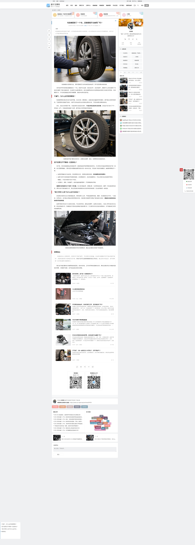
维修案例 (101, 5)
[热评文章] (133, 72)
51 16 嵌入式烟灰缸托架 (106, 426)
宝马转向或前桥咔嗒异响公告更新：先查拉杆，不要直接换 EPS (135, 108)
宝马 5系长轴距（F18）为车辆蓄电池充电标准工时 (66, 430)
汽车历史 (125, 64)
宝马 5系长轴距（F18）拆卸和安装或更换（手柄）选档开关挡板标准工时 (71, 421)
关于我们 (122, 5)
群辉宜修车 (129, 5)
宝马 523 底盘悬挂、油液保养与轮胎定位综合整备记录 (67, 414)
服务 (76, 5)
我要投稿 (140, 1)
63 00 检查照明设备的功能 (99, 429)
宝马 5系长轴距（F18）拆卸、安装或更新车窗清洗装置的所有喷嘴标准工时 (72, 419)
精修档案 (108, 5)
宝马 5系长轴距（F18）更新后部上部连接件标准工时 (67, 428)
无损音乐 (125, 56)
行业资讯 (125, 53)
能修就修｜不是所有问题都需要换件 (137, 53)
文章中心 (88, 5)
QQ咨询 (190, 184)
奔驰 (99, 424)
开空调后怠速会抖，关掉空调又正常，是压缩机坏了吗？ (87, 304)
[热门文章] (129, 72)
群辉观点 (4, 531)
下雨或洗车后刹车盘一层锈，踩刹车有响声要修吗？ (66, 425)
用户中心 (134, 1)
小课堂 (58, 10)
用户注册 (129, 1)
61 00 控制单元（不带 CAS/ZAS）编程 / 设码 (100, 418)
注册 (57, 1)
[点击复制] (129, 39)
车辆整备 (125, 67)
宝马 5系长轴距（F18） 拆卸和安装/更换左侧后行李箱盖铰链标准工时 (71, 423)
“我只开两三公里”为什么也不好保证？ (10, 529)
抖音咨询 (190, 188)
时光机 (136, 64)
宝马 (77, 344)
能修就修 (95, 5)
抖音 (71, 5)
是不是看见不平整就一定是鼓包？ (10, 526)
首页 (67, 5)
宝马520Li (105, 421)
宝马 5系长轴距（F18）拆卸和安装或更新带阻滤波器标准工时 (69, 417)
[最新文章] (121, 72)
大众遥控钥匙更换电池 (78, 289)
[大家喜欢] (125, 72)
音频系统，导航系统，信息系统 (96, 426)
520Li (101, 428)
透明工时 (81, 5)
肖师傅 (62, 400)
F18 (96, 421)
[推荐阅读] (141, 72)
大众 (77, 298)
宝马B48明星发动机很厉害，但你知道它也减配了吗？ (87, 335)
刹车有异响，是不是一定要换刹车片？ (82, 274)
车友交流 (115, 5)
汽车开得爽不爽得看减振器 (79, 320)
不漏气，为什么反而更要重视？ (9, 524)
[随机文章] (137, 72)
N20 (103, 416)
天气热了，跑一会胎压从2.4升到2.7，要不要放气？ (86, 350)
